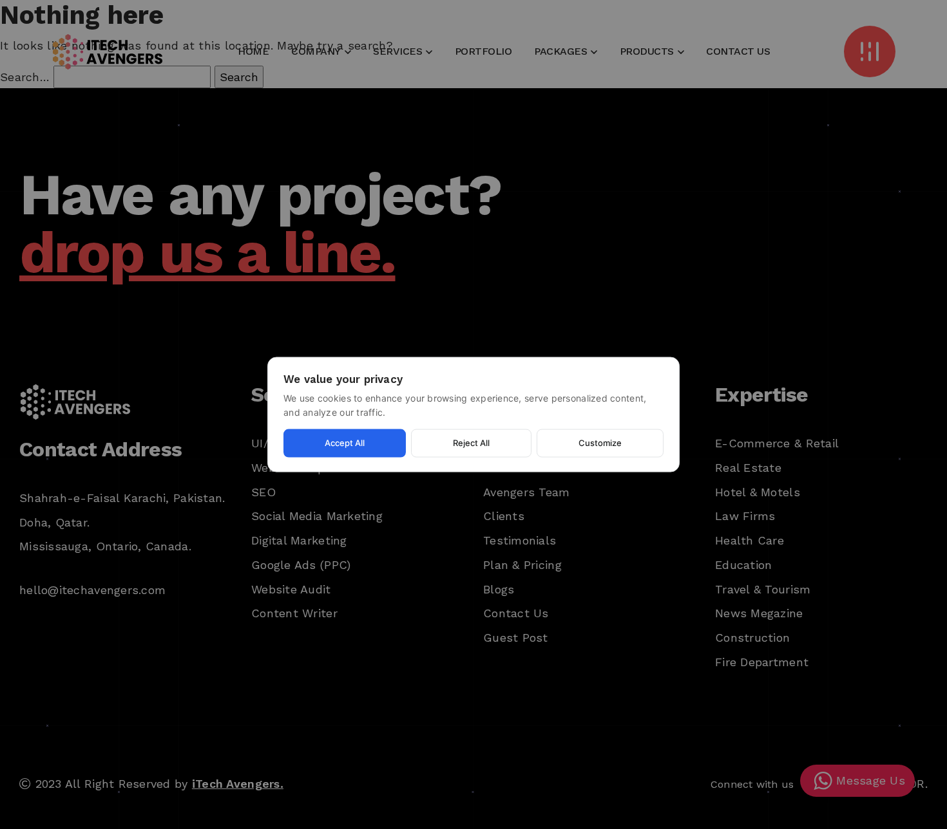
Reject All (471, 443)
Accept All (345, 443)
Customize (600, 443)
